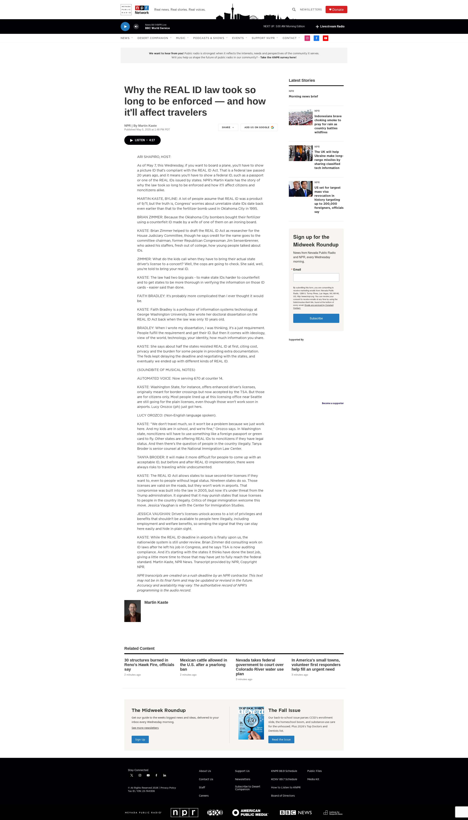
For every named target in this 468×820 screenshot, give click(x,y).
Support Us (242, 771)
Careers (204, 795)
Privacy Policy (168, 787)
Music (180, 38)
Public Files (314, 771)
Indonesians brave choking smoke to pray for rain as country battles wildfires (328, 124)
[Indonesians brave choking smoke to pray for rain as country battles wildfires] (301, 117)
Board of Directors (283, 795)
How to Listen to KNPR (286, 787)
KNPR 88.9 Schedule (284, 771)
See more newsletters (145, 727)
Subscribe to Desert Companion (247, 788)
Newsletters (311, 9)
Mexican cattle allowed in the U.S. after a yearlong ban (203, 665)
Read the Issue (281, 739)
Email (297, 269)
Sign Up (140, 739)
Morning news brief (303, 96)
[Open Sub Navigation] (132, 38)
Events (238, 38)
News (125, 38)
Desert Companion (152, 38)
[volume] (136, 26)
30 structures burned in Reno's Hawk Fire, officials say (149, 665)
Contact (290, 38)
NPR (291, 91)
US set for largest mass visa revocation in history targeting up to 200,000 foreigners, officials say (329, 200)
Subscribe (316, 318)
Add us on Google (256, 127)
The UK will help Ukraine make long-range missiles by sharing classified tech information (329, 160)
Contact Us (206, 779)
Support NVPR (263, 38)
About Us (205, 771)
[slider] (142, 26)
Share (226, 127)
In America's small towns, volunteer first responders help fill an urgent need (316, 665)
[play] (125, 26)
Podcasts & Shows (208, 38)
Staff (202, 787)
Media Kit (313, 779)
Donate (338, 10)
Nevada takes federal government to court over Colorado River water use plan (260, 667)
